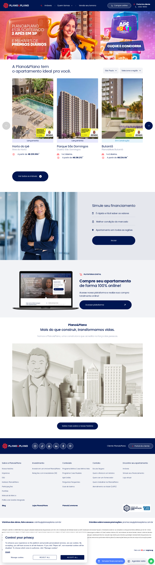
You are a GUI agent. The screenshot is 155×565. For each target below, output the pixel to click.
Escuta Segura (98, 468)
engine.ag (149, 550)
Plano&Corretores (70, 505)
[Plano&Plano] (16, 5)
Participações (7, 486)
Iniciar (114, 240)
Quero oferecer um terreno (104, 473)
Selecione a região (130, 70)
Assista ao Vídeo (83, 379)
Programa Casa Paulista (71, 473)
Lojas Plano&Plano (40, 505)
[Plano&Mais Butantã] (122, 108)
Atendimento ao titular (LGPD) (104, 486)
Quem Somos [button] (63, 5)
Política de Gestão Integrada (13, 500)
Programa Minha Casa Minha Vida (75, 468)
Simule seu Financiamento (133, 473)
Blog (4, 505)
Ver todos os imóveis (28, 176)
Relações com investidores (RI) (44, 473)
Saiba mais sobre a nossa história (77, 426)
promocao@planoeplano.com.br (138, 522)
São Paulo (109, 70)
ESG (3, 477)
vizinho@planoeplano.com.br (47, 522)
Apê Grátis (66, 477)
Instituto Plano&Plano (10, 482)
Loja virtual (127, 477)
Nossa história (7, 468)
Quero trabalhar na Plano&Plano (105, 482)
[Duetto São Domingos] (77, 108)
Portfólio (5, 491)
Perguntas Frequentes (71, 482)
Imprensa (5, 473)
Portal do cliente (142, 446)
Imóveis (48, 5)
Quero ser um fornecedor (103, 477)
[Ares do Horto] (32, 108)
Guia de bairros (68, 486)
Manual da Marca (9, 495)
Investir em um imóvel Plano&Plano (46, 468)
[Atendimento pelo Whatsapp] (151, 561)
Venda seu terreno (87, 5)
